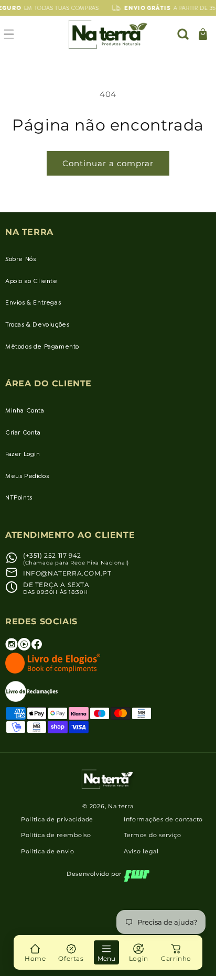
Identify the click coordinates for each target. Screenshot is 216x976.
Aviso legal (141, 851)
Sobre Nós (20, 259)
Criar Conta (23, 432)
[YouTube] (24, 648)
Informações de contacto (163, 819)
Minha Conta (25, 410)
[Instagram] (11, 648)
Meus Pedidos (27, 476)
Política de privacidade (57, 819)
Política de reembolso (56, 835)
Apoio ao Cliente (31, 281)
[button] (183, 34)
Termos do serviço (152, 835)
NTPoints (19, 497)
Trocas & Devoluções (37, 324)
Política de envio (47, 851)
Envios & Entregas (33, 302)
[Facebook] (36, 648)
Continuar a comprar (108, 163)
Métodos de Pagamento (42, 346)
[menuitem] (35, 952)
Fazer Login (22, 454)
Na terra (121, 806)
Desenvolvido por (94, 873)
